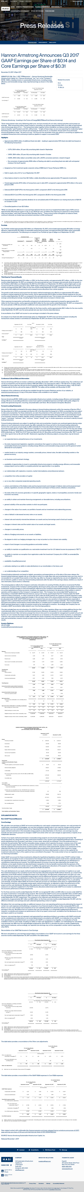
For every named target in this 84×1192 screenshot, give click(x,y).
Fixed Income (49, 11)
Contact (20, 1150)
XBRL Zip (61, 87)
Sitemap (63, 1150)
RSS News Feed (49, 1150)
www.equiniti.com (67, 1169)
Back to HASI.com (77, 1)
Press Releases (32, 42)
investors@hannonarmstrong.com (12, 627)
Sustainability (56, 7)
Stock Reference (37, 11)
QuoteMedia (26, 1188)
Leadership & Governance (20, 11)
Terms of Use (58, 1189)
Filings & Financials (42, 7)
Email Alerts (52, 42)
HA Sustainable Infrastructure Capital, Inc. (14, 1183)
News (13, 7)
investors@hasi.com (45, 1161)
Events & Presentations (25, 7)
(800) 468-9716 (66, 1166)
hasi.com (5, 1165)
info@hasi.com (19, 1170)
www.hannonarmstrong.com (10, 392)
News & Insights (43, 42)
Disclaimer (41, 1183)
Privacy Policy (32, 1183)
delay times (56, 1188)
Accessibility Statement (58, 1183)
